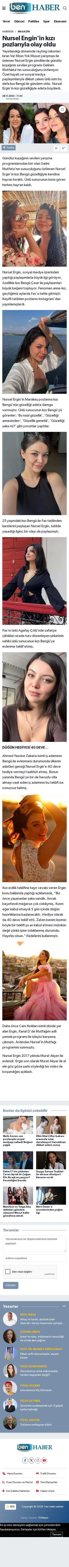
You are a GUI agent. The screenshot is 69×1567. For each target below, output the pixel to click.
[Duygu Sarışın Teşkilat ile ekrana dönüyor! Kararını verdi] (51, 1160)
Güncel (19, 21)
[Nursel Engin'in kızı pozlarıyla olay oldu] (34, 123)
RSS (12, 1506)
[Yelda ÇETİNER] (10, 1405)
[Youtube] (44, 1460)
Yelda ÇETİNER (30, 1401)
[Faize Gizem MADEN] (10, 1370)
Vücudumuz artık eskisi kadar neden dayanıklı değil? (39, 1373)
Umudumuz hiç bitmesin (36, 1390)
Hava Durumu (14, 1473)
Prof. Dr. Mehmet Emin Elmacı (41, 1349)
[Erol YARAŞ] (10, 1318)
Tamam (57, 1534)
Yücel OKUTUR (30, 1420)
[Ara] (65, 8)
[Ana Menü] (4, 8)
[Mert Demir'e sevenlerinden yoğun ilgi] (51, 1195)
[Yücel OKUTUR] (10, 1422)
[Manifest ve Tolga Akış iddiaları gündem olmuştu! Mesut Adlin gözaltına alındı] (18, 1195)
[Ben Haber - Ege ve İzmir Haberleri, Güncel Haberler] (34, 8)
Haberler (7, 31)
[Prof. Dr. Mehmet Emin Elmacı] (10, 1353)
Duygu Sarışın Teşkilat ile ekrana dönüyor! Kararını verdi (50, 1174)
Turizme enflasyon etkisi (36, 1424)
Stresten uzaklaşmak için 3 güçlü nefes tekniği (41, 1407)
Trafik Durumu (48, 1473)
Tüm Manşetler (49, 1482)
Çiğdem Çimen (30, 1332)
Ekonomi (60, 21)
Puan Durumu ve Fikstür (19, 1482)
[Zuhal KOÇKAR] (10, 1387)
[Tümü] (64, 1306)
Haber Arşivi (47, 1491)
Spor (46, 21)
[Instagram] (38, 1460)
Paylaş (10, 147)
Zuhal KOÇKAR (30, 1385)
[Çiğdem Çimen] (10, 1336)
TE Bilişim (43, 1517)
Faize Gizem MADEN (33, 1366)
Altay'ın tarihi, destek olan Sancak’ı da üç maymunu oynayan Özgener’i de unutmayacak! (42, 1321)
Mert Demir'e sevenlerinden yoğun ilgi (49, 1210)
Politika (33, 21)
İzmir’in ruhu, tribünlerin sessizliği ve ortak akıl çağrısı (42, 1338)
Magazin (24, 31)
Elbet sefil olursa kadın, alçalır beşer (39, 1355)
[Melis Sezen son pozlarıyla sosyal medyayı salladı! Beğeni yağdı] (18, 1124)
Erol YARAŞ (28, 1314)
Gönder (10, 1285)
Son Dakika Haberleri (18, 1491)
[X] (31, 1460)
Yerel (6, 21)
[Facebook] (25, 1460)
